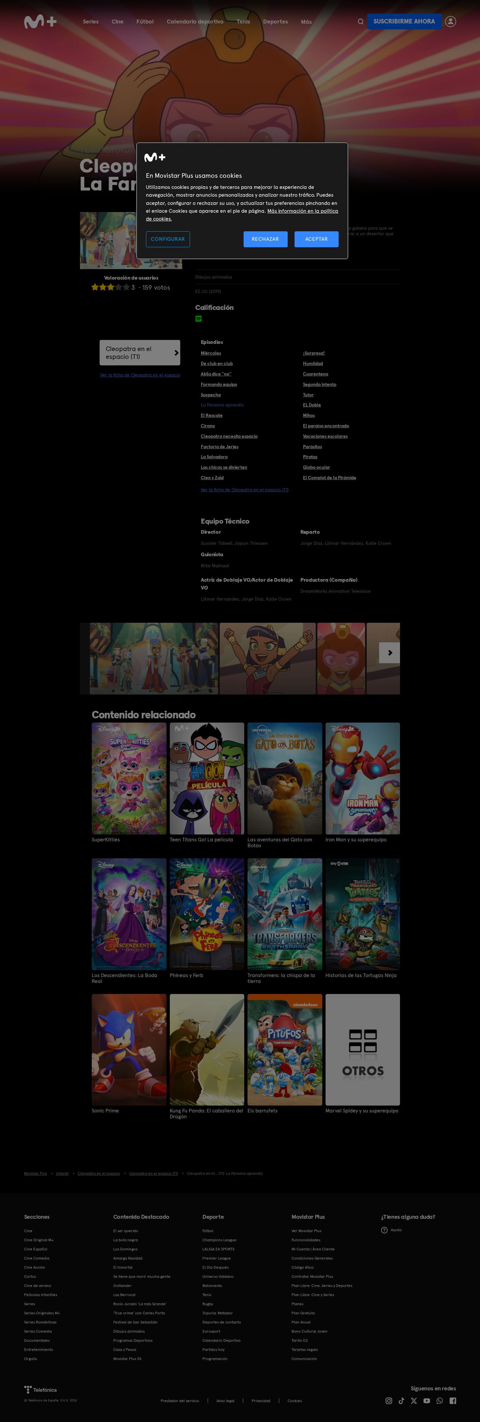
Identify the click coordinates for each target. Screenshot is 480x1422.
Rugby (207, 1304)
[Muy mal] (95, 286)
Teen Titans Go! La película (201, 840)
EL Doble (312, 404)
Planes (297, 1304)
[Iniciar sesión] (450, 21)
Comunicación (304, 1358)
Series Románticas (40, 1322)
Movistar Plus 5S (127, 1358)
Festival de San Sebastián (135, 1322)
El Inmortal (123, 1267)
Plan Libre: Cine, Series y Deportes (322, 1285)
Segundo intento (319, 384)
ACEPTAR (316, 239)
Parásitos (312, 446)
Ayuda (396, 1230)
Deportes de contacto (221, 1322)
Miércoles (211, 353)
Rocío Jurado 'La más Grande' (140, 1304)
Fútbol (145, 21)
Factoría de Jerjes (219, 446)
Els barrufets (263, 1111)
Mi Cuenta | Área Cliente (313, 1249)
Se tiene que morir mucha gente (141, 1276)
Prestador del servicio (180, 1401)
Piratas (310, 456)
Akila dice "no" (216, 373)
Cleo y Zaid (212, 477)
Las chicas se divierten (224, 467)
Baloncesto (212, 1285)
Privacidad (261, 1401)
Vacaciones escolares (325, 436)
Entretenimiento (38, 1349)
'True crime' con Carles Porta (139, 1313)
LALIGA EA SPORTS (218, 1249)
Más (306, 22)
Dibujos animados (129, 1331)
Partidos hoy (213, 1349)
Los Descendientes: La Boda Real (124, 978)
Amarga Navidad (127, 1258)
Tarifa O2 (300, 1340)
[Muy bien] (126, 286)
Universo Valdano (217, 1276)
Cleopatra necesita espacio (229, 436)
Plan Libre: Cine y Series (313, 1294)
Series (91, 21)
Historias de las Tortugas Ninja (361, 975)
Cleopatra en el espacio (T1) (129, 352)
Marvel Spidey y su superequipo (362, 1111)
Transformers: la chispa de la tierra (281, 978)
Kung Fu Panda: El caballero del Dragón (206, 1114)
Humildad (313, 363)
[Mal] (102, 286)
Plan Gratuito (303, 1313)
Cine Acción (34, 1267)
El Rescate (212, 415)
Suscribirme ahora (404, 21)
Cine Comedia (36, 1258)
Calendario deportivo (195, 21)
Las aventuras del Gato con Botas (280, 843)
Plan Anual (301, 1322)
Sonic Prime (105, 1111)
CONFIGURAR (168, 239)
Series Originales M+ (42, 1313)
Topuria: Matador (217, 1313)
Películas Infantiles (40, 1294)
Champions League (219, 1240)
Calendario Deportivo (221, 1340)
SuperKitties (106, 840)
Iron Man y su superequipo (356, 840)
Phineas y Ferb (186, 975)
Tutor (308, 394)
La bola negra (125, 1240)
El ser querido (125, 1231)
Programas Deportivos (132, 1340)
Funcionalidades (306, 1240)
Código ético (303, 1267)
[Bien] (118, 286)
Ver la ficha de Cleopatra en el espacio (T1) (245, 489)
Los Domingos (125, 1249)
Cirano (208, 425)
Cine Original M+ (39, 1240)
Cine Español (35, 1249)
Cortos (30, 1276)
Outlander (122, 1285)
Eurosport (211, 1331)
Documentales (37, 1340)
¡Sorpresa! (314, 353)
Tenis (243, 21)
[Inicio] (40, 21)
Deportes (275, 21)
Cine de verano (37, 1285)
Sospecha (211, 394)
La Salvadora (214, 456)
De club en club (217, 363)
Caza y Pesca (124, 1349)
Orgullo (30, 1358)
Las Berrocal (124, 1294)
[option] (155, 659)
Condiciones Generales (312, 1258)
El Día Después (215, 1267)
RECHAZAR (265, 239)
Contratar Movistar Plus (312, 1276)
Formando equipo (219, 384)
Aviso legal (225, 1401)
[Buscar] (360, 21)
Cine (117, 21)
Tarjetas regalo (305, 1349)
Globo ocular (316, 467)
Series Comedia (38, 1331)
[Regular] (110, 286)
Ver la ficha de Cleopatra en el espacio (140, 374)
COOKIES (295, 1401)
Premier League (216, 1258)
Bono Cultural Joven (310, 1331)
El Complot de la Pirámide (329, 477)
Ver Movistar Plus (306, 1231)
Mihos (309, 415)
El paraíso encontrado (326, 425)
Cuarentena (315, 373)
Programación (215, 1358)
